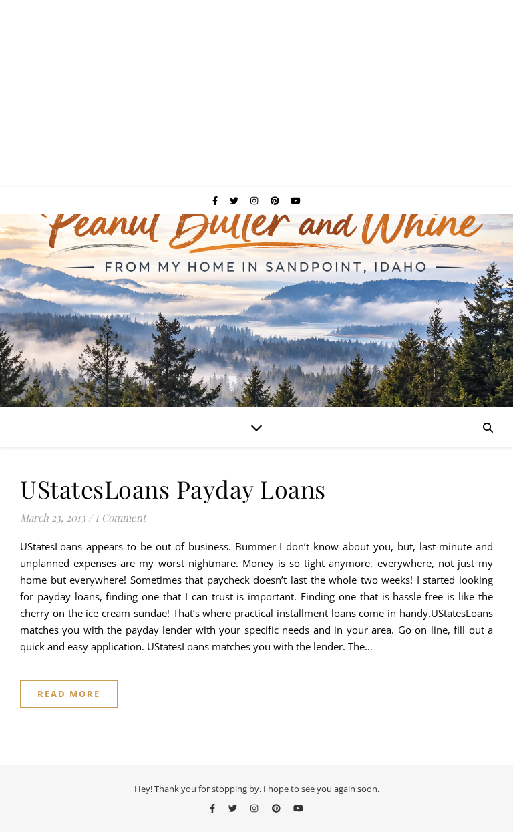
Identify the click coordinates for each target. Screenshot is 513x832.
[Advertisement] (256, 93)
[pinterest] (276, 200)
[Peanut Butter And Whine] (256, 310)
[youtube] (296, 200)
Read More (68, 694)
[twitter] (235, 200)
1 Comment (120, 517)
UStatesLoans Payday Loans (173, 489)
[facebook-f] (216, 200)
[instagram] (255, 200)
